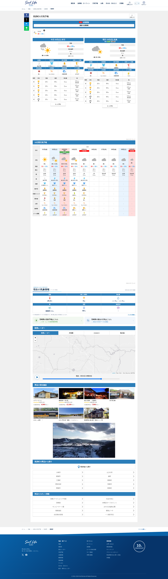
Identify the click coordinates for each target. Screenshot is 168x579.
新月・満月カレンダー (64, 568)
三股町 (58, 480)
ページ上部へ (142, 529)
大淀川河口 (109, 499)
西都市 (58, 488)
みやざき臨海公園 (109, 507)
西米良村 (58, 484)
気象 (29, 9)
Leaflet (113, 373)
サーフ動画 (90, 552)
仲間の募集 (90, 555)
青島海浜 (58, 510)
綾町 (109, 476)
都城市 (58, 476)
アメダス (60, 563)
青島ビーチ (109, 510)
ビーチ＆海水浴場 (91, 549)
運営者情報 (109, 546)
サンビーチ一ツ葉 (58, 507)
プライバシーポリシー (112, 552)
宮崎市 (109, 484)
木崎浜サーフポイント (109, 503)
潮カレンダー (61, 549)
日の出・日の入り (63, 565)
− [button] (35, 340)
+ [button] (35, 337)
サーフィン (90, 544)
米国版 (108, 557)
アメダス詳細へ (131, 314)
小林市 (58, 472)
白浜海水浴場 (58, 514)
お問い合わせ (110, 544)
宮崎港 (58, 503)
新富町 (109, 488)
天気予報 (60, 552)
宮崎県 (46, 9)
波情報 (88, 546)
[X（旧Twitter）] (23, 555)
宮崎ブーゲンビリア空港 (58, 499)
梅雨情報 (60, 557)
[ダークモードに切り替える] (137, 3)
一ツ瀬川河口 (109, 514)
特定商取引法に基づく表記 (114, 555)
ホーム (23, 9)
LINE (26, 29)
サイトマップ (110, 549)
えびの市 (109, 472)
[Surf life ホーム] (31, 3)
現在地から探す (85, 467)
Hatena (26, 25)
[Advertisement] (84, 124)
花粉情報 (60, 560)
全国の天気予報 (37, 9)
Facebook (26, 16)
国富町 (109, 480)
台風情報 (60, 555)
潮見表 (60, 546)
